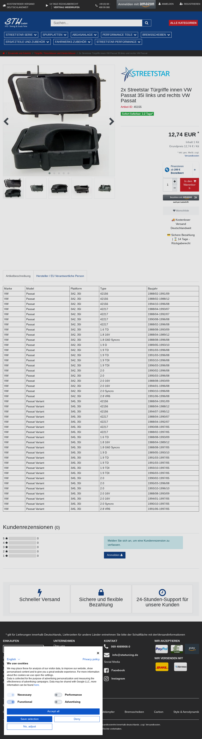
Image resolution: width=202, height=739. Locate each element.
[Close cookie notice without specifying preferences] (98, 653)
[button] (13, 659)
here (36, 685)
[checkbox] (11, 695)
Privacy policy (91, 659)
